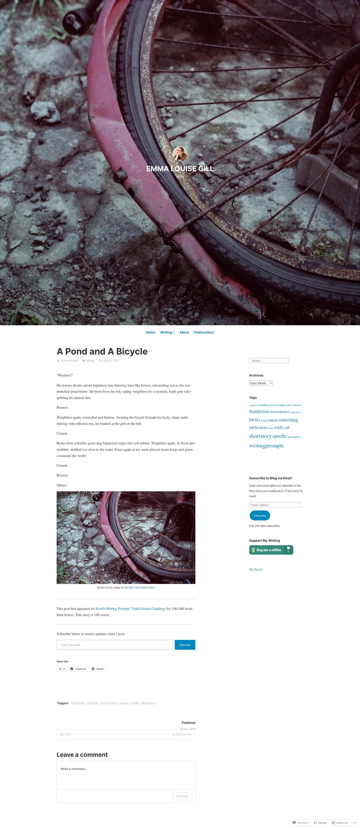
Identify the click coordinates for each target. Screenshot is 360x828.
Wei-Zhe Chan (132, 587)
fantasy (289, 405)
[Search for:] (269, 360)
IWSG (254, 420)
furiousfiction (279, 411)
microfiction (108, 703)
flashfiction (259, 411)
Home (150, 332)
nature (123, 703)
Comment (182, 796)
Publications (204, 332)
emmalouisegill (69, 360)
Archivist (253, 405)
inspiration (295, 412)
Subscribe (185, 645)
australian (263, 405)
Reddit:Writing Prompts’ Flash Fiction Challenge (131, 608)
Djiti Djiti (63, 735)
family (282, 405)
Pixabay (150, 587)
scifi (287, 427)
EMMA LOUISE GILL (180, 168)
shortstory (148, 703)
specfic (279, 435)
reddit (134, 703)
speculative (293, 437)
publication (257, 427)
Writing (166, 332)
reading (270, 428)
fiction (297, 405)
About (184, 332)
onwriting (288, 419)
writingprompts (266, 445)
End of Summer (182, 735)
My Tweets (255, 569)
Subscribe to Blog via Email (270, 478)
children (273, 405)
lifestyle (92, 703)
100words (78, 703)
